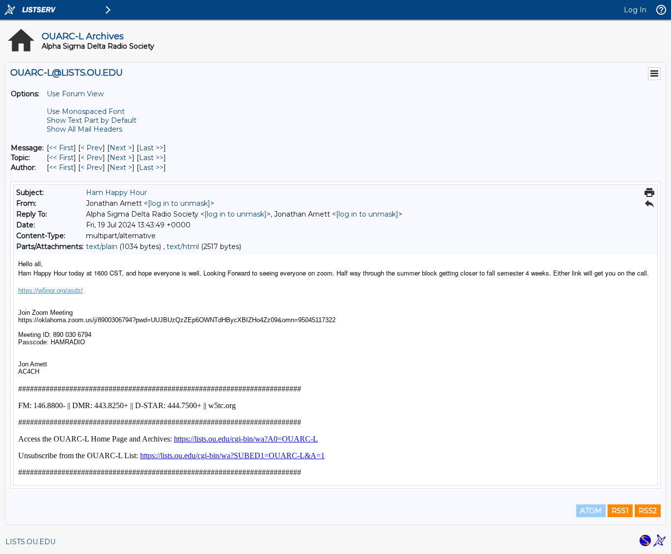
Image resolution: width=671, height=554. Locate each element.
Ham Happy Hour (116, 192)
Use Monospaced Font (86, 111)
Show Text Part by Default (92, 120)
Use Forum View (75, 93)
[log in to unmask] (179, 203)
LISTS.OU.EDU (30, 541)
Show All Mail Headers (84, 129)
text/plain (101, 246)
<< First (61, 147)
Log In (635, 9)
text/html (183, 246)
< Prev (92, 147)
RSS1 (620, 510)
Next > (121, 147)
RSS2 (648, 510)
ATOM (591, 510)
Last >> (151, 147)
